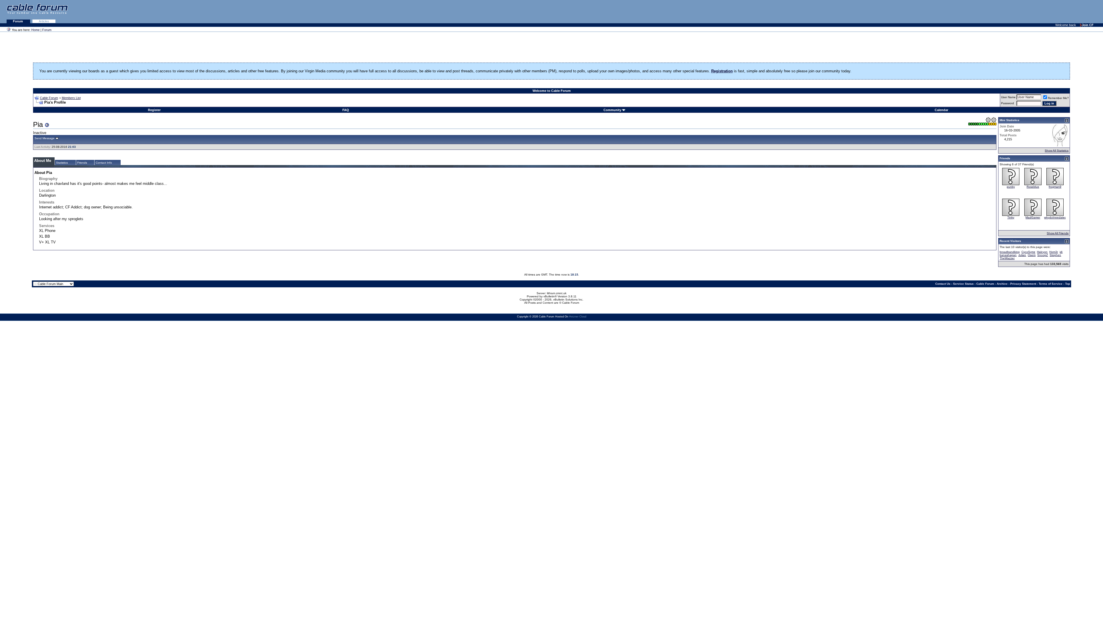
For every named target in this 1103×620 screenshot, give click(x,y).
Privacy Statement (1023, 283)
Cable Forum (49, 98)
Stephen (1055, 255)
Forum (18, 21)
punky (1011, 186)
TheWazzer (1007, 258)
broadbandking (1010, 251)
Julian (1022, 255)
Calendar (941, 110)
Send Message (44, 138)
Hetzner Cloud (577, 316)
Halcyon (1042, 251)
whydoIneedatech (1056, 217)
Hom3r (1053, 251)
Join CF (1088, 25)
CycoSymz (1028, 251)
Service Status (963, 283)
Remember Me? (1058, 98)
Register (154, 110)
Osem (1031, 255)
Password (1007, 103)
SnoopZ (1042, 255)
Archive (1002, 283)
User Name (1008, 97)
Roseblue (1033, 186)
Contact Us (942, 283)
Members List (71, 98)
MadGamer (1032, 217)
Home (35, 30)
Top (1067, 283)
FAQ (345, 110)
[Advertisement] (1033, 11)
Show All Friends (1058, 233)
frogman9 (1055, 186)
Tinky (1010, 217)
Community (612, 110)
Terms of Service (1050, 283)
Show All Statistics (1057, 150)
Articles (44, 21)
